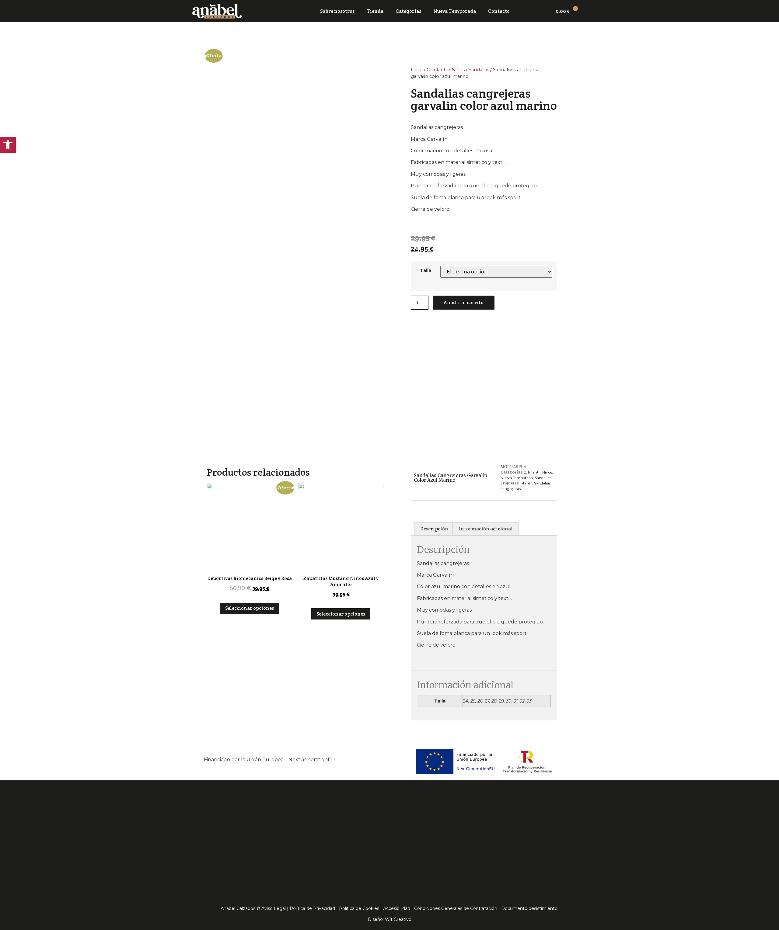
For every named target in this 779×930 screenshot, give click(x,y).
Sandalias (479, 69)
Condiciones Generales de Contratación (455, 908)
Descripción (434, 529)
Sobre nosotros (337, 11)
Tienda (375, 11)
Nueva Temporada (454, 11)
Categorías (408, 11)
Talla (425, 270)
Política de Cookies (359, 908)
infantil (526, 483)
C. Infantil (437, 69)
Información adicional (486, 529)
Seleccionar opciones (249, 608)
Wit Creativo (398, 919)
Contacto (499, 11)
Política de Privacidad (312, 908)
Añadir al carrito (464, 302)
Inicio (417, 69)
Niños (458, 69)
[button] (8, 145)
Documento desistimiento (529, 908)
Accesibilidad (396, 908)
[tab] (434, 529)
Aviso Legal (273, 908)
